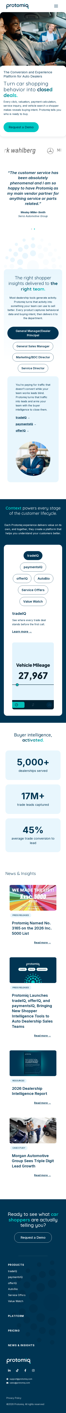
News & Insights (21, 1345)
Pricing (14, 1330)
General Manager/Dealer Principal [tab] (33, 333)
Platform (16, 1316)
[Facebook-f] (25, 1370)
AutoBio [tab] (44, 578)
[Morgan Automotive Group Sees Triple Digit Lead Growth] (33, 1129)
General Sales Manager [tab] (33, 346)
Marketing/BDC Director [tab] (33, 357)
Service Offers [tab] (33, 590)
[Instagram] (33, 1370)
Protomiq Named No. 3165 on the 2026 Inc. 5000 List (32, 928)
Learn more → (22, 631)
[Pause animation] (49, 705)
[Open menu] (56, 6)
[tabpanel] (33, 429)
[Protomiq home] (17, 6)
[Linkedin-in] (9, 1370)
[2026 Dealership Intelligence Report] (33, 1062)
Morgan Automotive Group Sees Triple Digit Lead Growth (33, 1160)
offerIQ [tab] (22, 578)
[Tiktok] (17, 1370)
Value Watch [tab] (33, 601)
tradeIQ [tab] (33, 555)
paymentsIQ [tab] (33, 567)
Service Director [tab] (33, 368)
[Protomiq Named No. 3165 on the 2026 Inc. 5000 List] (33, 896)
